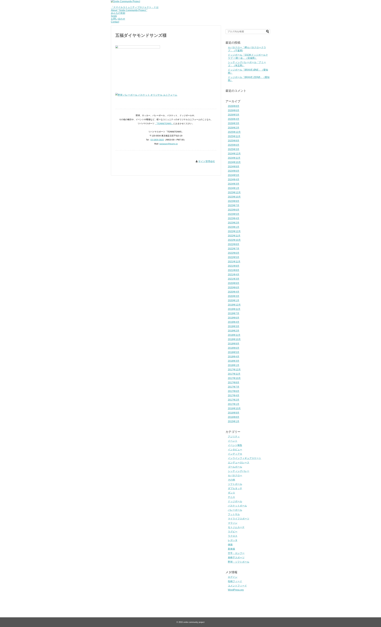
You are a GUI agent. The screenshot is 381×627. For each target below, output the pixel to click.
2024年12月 (234, 153)
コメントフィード (237, 585)
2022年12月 (234, 231)
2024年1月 (233, 188)
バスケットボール (237, 505)
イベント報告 (235, 445)
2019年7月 (233, 313)
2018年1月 (233, 365)
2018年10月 (234, 339)
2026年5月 (233, 114)
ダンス (231, 492)
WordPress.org (236, 590)
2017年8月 (233, 382)
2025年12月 (234, 132)
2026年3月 (233, 123)
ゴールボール (235, 467)
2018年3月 (233, 361)
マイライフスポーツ (238, 518)
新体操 (231, 549)
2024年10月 (234, 162)
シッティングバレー (238, 471)
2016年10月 (234, 408)
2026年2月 (233, 127)
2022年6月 (233, 253)
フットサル (234, 514)
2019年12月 (234, 305)
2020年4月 (233, 292)
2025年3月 (233, 149)
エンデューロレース (238, 462)
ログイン (232, 577)
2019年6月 (233, 317)
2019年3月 (233, 326)
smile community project (193, 622)
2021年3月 (233, 279)
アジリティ (234, 436)
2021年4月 (233, 274)
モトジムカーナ (236, 527)
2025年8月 (233, 140)
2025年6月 (233, 145)
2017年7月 (233, 387)
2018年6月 (233, 348)
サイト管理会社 (206, 161)
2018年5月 (233, 352)
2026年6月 (233, 110)
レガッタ (232, 540)
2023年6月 (233, 210)
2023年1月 (233, 227)
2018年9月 (233, 343)
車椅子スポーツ (236, 557)
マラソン (232, 523)
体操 (230, 544)
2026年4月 (233, 119)
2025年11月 (234, 136)
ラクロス (232, 536)
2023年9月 (233, 201)
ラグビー (232, 531)
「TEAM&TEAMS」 (164, 123)
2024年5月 (233, 175)
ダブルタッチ (235, 488)
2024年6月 (233, 171)
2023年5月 (233, 214)
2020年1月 (233, 300)
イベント (232, 441)
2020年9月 (233, 283)
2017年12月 (234, 369)
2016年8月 (233, 417)
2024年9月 (233, 166)
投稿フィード (235, 581)
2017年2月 (233, 400)
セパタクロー (235, 475)
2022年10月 (234, 240)
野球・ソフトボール (238, 562)
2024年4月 (233, 179)
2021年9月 (233, 266)
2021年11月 (234, 261)
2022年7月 (233, 248)
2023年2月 (233, 222)
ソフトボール (235, 484)
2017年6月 (233, 391)
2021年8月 (233, 270)
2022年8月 (233, 244)
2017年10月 (234, 378)
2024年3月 (233, 184)
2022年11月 (234, 235)
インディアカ (235, 454)
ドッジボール (235, 501)
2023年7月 (233, 205)
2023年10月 (234, 197)
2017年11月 (234, 374)
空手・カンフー (236, 553)
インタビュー (235, 449)
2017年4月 (233, 395)
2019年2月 (233, 330)
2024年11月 (234, 158)
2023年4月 (233, 218)
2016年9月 (233, 412)
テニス (231, 497)
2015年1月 (233, 421)
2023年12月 (234, 192)
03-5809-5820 (157, 140)
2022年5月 (233, 257)
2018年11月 (234, 335)
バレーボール (235, 510)
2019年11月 (234, 309)
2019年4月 (233, 322)
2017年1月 (233, 404)
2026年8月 (233, 106)
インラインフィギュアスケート (244, 458)
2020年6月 (233, 287)
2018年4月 (233, 356)
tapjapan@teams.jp (168, 144)
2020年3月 (233, 296)
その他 (231, 480)
